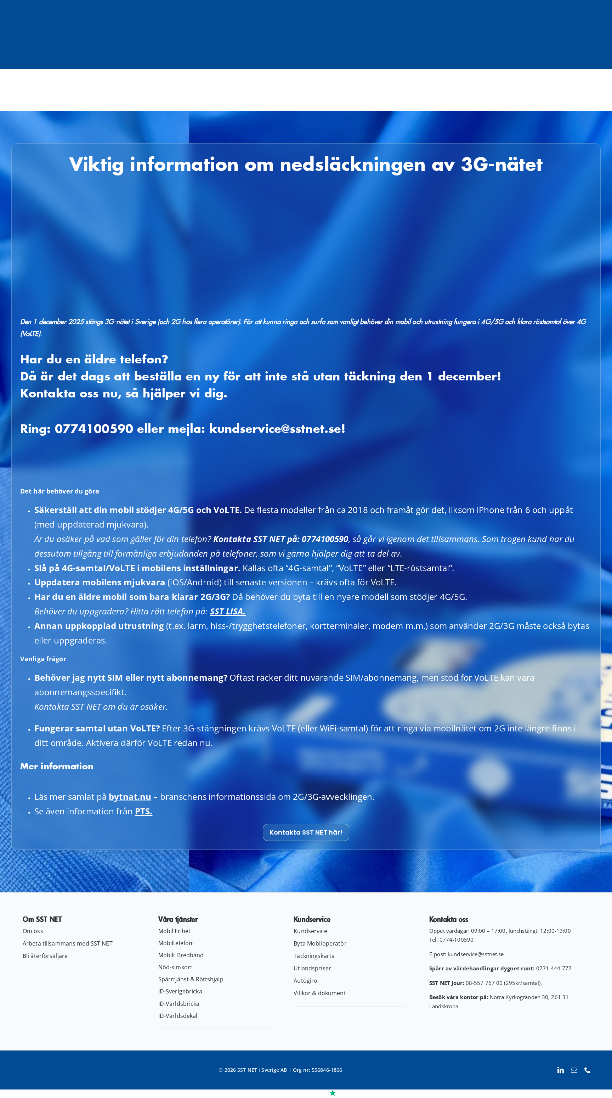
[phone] (587, 1070)
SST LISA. (228, 611)
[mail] (574, 1070)
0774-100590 (457, 939)
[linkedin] (560, 1070)
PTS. (143, 811)
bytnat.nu (130, 796)
